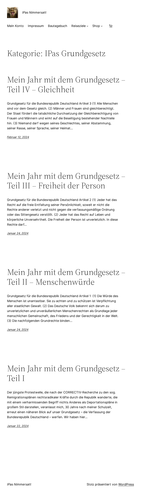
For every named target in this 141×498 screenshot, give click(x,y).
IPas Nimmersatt (34, 12)
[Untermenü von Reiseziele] (87, 26)
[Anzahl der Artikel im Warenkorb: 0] (111, 26)
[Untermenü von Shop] (102, 26)
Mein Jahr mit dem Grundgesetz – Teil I (66, 373)
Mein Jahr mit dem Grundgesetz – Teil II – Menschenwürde (66, 277)
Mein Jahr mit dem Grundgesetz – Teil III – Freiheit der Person (66, 180)
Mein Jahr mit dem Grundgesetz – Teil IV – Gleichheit (66, 84)
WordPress (126, 484)
